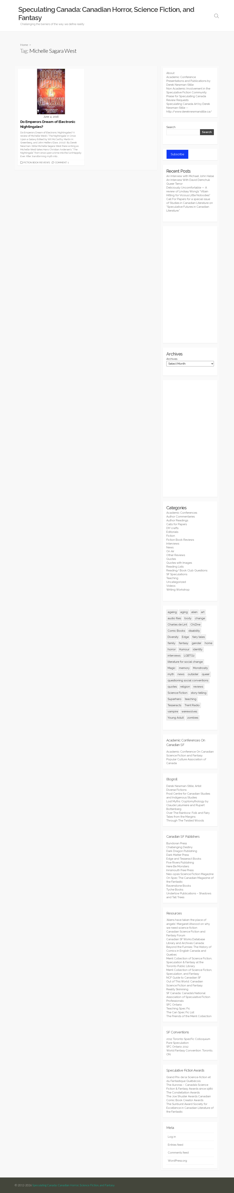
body (187, 618)
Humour (184, 649)
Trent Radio (192, 705)
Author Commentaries (180, 516)
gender (196, 643)
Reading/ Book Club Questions (186, 570)
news (181, 674)
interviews (174, 655)
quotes (172, 686)
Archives (171, 359)
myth (171, 674)
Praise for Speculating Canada (186, 96)
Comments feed (178, 1152)
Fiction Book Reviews (36, 162)
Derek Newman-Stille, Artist (183, 786)
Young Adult (176, 717)
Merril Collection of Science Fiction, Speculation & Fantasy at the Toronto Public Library (189, 962)
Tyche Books (174, 889)
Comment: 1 (62, 162)
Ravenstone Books (178, 885)
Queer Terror (174, 183)
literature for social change (185, 661)
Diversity (173, 637)
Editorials (172, 532)
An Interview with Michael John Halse (190, 176)
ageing (172, 612)
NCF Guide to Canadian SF (183, 977)
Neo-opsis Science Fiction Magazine (190, 874)
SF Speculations (176, 574)
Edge (185, 637)
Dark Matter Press (177, 855)
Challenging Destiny (179, 847)
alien (194, 612)
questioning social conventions (188, 680)
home (208, 643)
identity (197, 649)
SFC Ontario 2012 (177, 1046)
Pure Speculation (177, 1042)
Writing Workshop (178, 589)
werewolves (189, 711)
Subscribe (177, 154)
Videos (170, 585)
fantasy (183, 643)
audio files (174, 618)
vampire (173, 711)
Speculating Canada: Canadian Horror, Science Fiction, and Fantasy (73, 1185)
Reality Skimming (177, 989)
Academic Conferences (181, 512)
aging (184, 612)
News (169, 547)
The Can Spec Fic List (180, 1012)
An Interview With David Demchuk (188, 180)
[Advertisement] (190, 284)
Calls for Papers (176, 524)
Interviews (172, 543)
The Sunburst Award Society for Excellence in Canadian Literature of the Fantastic (190, 1107)
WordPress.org (177, 1160)
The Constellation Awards (183, 1092)
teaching (190, 699)
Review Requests (177, 100)
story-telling (198, 693)
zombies (192, 717)
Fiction (170, 535)
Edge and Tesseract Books (183, 858)
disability (194, 630)
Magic (172, 668)
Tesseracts (174, 705)
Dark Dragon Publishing (181, 851)
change (200, 618)
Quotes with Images (179, 562)
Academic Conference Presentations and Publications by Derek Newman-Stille (188, 80)
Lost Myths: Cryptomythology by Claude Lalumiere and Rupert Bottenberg (187, 805)
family (171, 643)
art (202, 612)
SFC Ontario (174, 1004)
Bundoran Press (176, 843)
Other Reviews (175, 555)
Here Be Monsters (177, 866)
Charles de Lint (177, 624)
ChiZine (195, 624)
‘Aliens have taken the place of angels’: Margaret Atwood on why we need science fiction (188, 923)
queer (206, 674)
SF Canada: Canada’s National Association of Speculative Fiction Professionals (188, 997)
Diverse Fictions (176, 789)
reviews (198, 686)
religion (185, 686)
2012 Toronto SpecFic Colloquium (188, 1039)
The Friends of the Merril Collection (189, 1016)
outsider (193, 674)
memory (184, 668)
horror (172, 649)
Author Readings (177, 520)
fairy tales (198, 637)
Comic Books (176, 630)
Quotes (171, 559)
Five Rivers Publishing (180, 862)
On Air (170, 551)
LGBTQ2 (189, 655)
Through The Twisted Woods (185, 820)
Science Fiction (177, 693)
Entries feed (175, 1144)
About (170, 73)
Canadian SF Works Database (185, 939)
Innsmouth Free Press (180, 870)
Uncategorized (176, 582)
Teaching (172, 578)
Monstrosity (200, 668)
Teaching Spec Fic (178, 1008)
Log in (172, 1136)
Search (171, 127)
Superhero (174, 699)
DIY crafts (172, 528)
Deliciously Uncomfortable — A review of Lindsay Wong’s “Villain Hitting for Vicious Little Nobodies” (188, 191)
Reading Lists (175, 566)
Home (24, 44)
